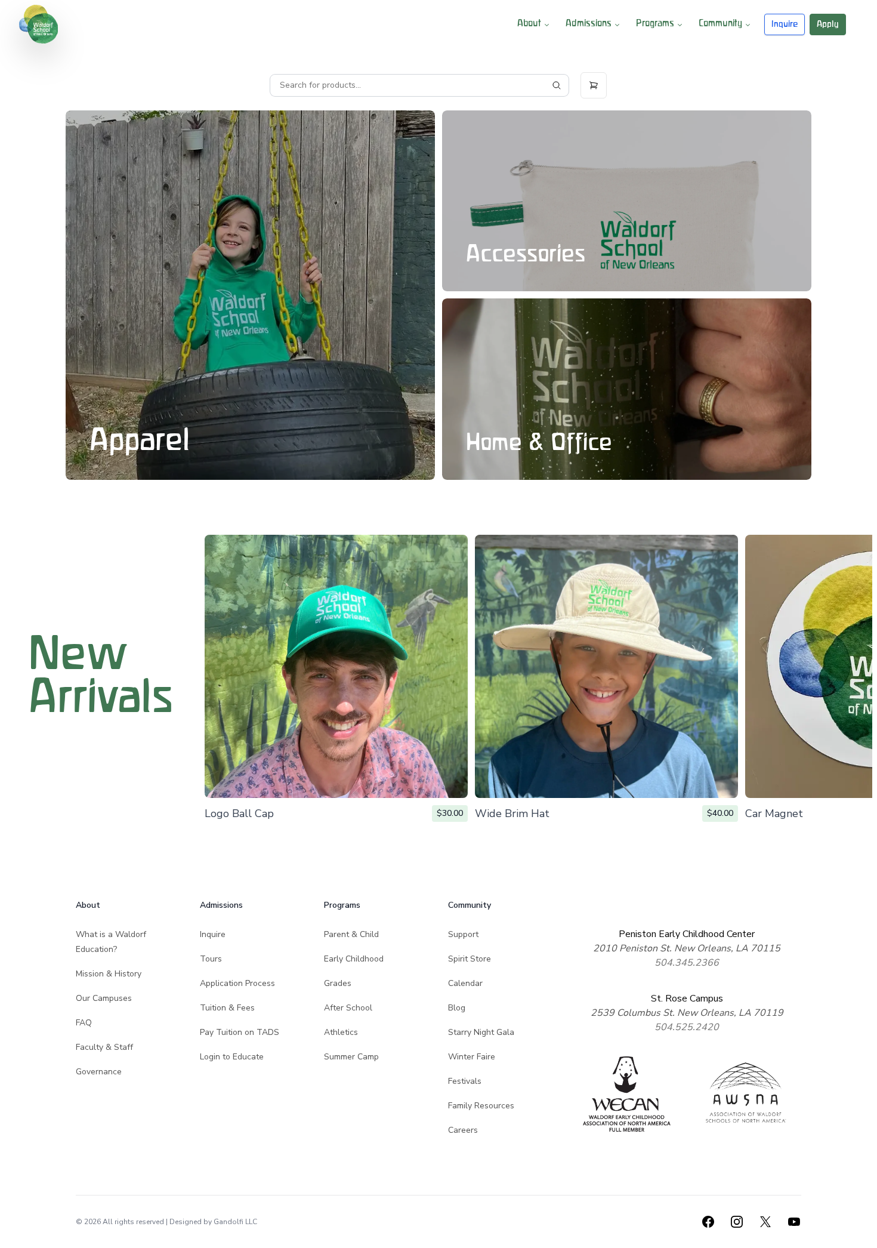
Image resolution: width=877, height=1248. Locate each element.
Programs (655, 24)
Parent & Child (351, 934)
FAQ (84, 1022)
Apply (828, 24)
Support (463, 934)
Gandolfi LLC (235, 1222)
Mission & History (108, 973)
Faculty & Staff (104, 1047)
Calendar (465, 983)
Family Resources (481, 1105)
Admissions (589, 24)
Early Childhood (354, 958)
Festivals (464, 1081)
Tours (211, 958)
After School (348, 1007)
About (529, 24)
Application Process (237, 983)
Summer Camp (351, 1056)
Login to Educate (232, 1056)
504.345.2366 (686, 962)
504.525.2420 (686, 1027)
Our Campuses (104, 998)
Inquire (784, 24)
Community (720, 24)
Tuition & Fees (227, 1007)
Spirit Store (469, 958)
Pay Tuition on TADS (239, 1032)
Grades (337, 983)
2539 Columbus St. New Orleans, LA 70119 (687, 1012)
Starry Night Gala (481, 1032)
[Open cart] (593, 85)
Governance (99, 1071)
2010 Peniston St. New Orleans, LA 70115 (686, 948)
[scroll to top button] (860, 1231)
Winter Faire (471, 1056)
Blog (456, 1007)
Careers (463, 1130)
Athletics (341, 1032)
